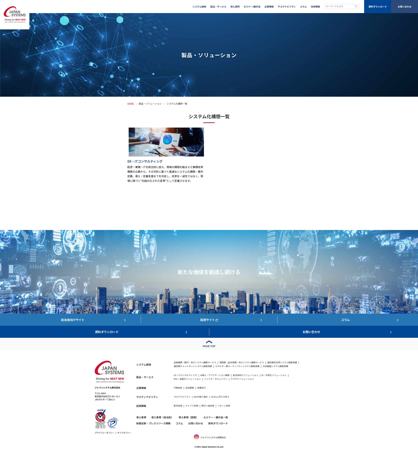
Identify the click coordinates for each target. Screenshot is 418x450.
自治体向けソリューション (245, 375)
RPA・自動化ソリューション (187, 378)
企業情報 (269, 6)
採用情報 (315, 6)
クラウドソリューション (242, 378)
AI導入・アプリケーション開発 (215, 375)
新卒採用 (178, 405)
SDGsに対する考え (220, 396)
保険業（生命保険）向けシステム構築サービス (241, 362)
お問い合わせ (404, 6)
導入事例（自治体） (162, 417)
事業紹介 (201, 387)
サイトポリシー (124, 432)
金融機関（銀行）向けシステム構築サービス (195, 362)
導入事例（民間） (188, 417)
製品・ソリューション (150, 103)
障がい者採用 (207, 405)
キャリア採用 (191, 405)
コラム (303, 6)
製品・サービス (218, 6)
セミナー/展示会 (252, 6)
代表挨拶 (178, 387)
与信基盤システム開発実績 (275, 366)
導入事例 (235, 6)
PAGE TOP (209, 346)
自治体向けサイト (72, 320)
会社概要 (189, 387)
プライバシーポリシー (104, 432)
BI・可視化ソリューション (274, 375)
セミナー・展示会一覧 (215, 417)
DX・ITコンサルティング (185, 375)
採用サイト (207, 320)
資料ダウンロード (378, 6)
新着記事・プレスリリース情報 (153, 423)
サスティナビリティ (147, 397)
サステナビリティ (287, 6)
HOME (130, 103)
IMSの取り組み (201, 396)
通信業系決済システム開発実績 (282, 362)
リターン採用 (223, 405)
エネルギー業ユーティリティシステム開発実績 (237, 366)
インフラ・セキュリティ (215, 378)
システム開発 (199, 6)
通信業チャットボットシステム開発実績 (193, 366)
